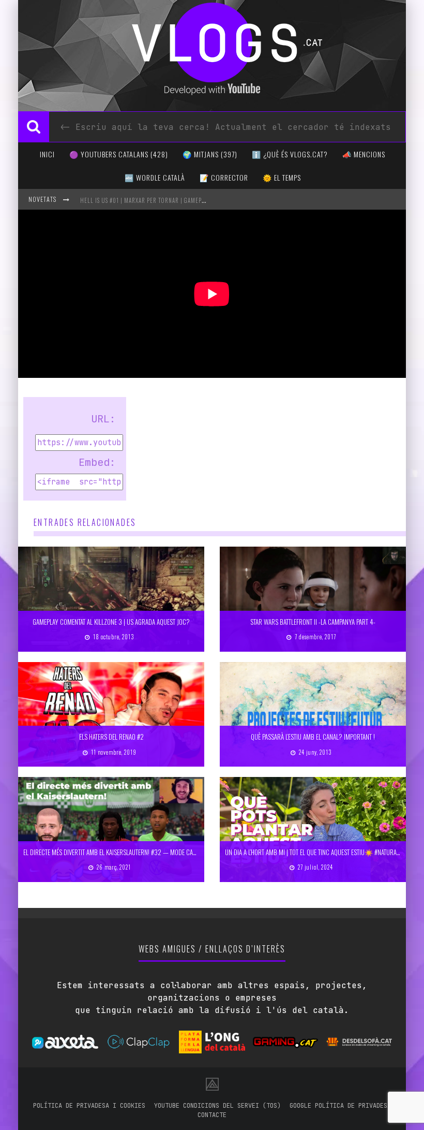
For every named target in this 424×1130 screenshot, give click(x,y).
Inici (47, 154)
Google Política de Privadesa (340, 1106)
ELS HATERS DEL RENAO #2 (111, 736)
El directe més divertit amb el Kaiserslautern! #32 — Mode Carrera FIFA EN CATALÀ (135, 852)
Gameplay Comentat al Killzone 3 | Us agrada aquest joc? (111, 622)
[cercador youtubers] (33, 126)
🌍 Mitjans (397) (210, 154)
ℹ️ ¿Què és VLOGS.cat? (290, 154)
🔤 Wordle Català (155, 177)
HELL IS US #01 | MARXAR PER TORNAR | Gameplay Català (155, 200)
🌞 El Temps (282, 177)
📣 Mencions (363, 154)
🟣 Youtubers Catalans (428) (118, 154)
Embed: (97, 462)
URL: (103, 419)
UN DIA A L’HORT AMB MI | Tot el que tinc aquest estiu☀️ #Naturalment (319, 852)
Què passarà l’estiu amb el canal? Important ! (313, 736)
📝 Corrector (224, 177)
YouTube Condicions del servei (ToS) (217, 1106)
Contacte (212, 1115)
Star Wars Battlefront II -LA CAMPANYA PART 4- (312, 622)
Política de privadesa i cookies (89, 1106)
